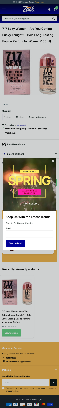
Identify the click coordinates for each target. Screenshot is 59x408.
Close (53, 161)
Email (9, 228)
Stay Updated (15, 243)
